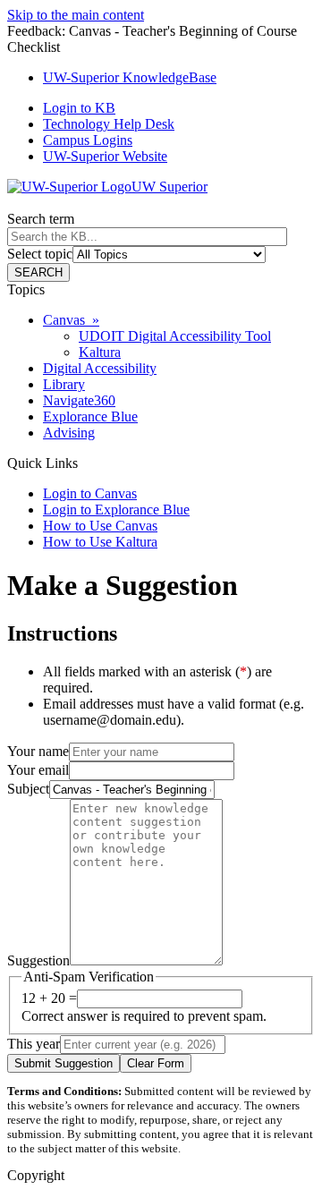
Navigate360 (79, 400)
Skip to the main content (75, 14)
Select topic (39, 253)
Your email (38, 769)
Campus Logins (87, 140)
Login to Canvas (90, 493)
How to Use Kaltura (100, 541)
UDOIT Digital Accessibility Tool (175, 336)
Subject (28, 788)
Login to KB (79, 107)
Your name (38, 751)
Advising (69, 432)
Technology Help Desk (108, 124)
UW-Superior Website (105, 156)
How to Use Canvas (100, 525)
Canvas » (71, 319)
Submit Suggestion (63, 1063)
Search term (40, 218)
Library (64, 384)
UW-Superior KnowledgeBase (129, 77)
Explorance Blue (90, 416)
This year (33, 1043)
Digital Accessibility (100, 368)
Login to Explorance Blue (116, 509)
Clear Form (155, 1063)
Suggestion (38, 960)
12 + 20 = (49, 998)
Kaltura (100, 352)
